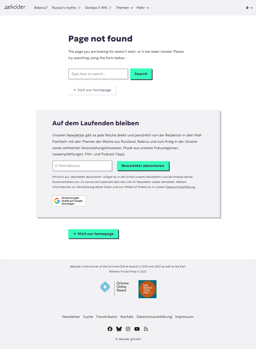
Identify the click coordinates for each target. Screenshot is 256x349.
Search (141, 74)
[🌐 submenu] (249, 8)
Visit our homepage (94, 90)
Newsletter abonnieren (142, 166)
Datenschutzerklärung (180, 187)
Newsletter (75, 135)
